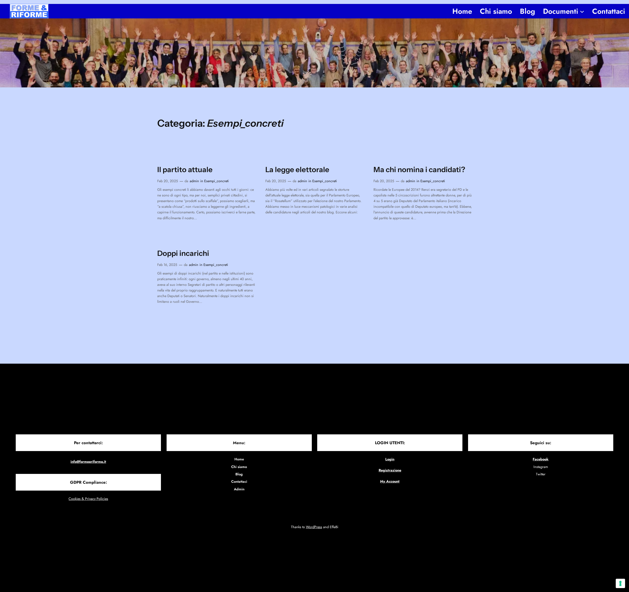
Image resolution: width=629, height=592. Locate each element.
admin (194, 181)
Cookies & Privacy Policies (88, 498)
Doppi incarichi (183, 253)
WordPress (314, 526)
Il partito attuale (185, 169)
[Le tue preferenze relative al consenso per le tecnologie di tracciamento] (620, 583)
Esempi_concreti (216, 181)
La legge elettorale (297, 169)
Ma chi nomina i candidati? (419, 169)
